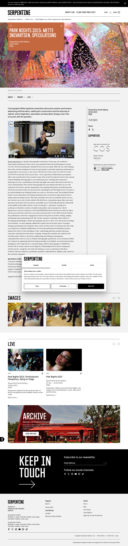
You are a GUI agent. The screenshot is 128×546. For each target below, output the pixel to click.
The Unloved (104, 542)
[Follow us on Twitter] (69, 473)
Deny (37, 286)
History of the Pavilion (53, 516)
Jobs (84, 507)
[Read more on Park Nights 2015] (64, 360)
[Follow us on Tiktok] (83, 473)
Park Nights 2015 (54, 377)
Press (85, 504)
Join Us (47, 504)
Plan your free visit (85, 12)
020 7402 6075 (19, 509)
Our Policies (87, 512)
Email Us (10, 510)
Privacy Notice (101, 535)
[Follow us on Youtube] (76, 473)
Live (10, 26)
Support (48, 501)
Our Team (87, 510)
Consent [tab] (36, 265)
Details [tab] (64, 265)
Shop (106, 12)
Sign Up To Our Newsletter (93, 515)
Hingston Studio (86, 542)
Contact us (11, 507)
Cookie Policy (110, 535)
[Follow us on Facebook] (65, 473)
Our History (49, 510)
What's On (69, 12)
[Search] (110, 12)
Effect (118, 542)
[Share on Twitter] (93, 129)
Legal (116, 535)
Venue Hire (49, 507)
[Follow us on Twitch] (79, 473)
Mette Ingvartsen (14, 162)
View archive (30, 434)
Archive (48, 513)
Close (125, 3)
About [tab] (92, 265)
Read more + (13, 398)
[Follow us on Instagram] (72, 473)
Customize (63, 286)
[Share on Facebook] (89, 129)
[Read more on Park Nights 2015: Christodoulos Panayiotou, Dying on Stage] (25, 360)
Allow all (91, 286)
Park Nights (93, 120)
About (85, 501)
